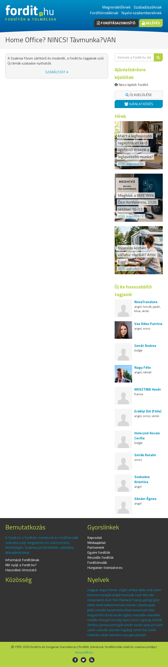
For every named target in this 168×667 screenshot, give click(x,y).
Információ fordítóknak (22, 559)
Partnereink (95, 547)
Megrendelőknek (116, 7)
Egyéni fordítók (98, 552)
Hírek (120, 116)
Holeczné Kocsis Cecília (147, 435)
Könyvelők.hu (84, 652)
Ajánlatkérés (140, 104)
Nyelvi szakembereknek (141, 13)
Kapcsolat (94, 537)
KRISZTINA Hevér (147, 389)
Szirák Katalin (145, 454)
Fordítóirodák (97, 562)
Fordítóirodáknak (104, 13)
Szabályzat (55, 72)
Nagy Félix (142, 367)
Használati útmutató (21, 570)
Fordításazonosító (117, 23)
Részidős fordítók (100, 557)
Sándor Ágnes (145, 498)
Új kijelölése (140, 94)
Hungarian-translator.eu (104, 567)
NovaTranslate (146, 301)
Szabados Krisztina (142, 479)
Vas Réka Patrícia (148, 323)
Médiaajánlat (96, 542)
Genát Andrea (145, 345)
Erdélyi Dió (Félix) (147, 411)
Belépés (152, 23)
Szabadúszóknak (148, 7)
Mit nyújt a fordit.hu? (21, 564)
